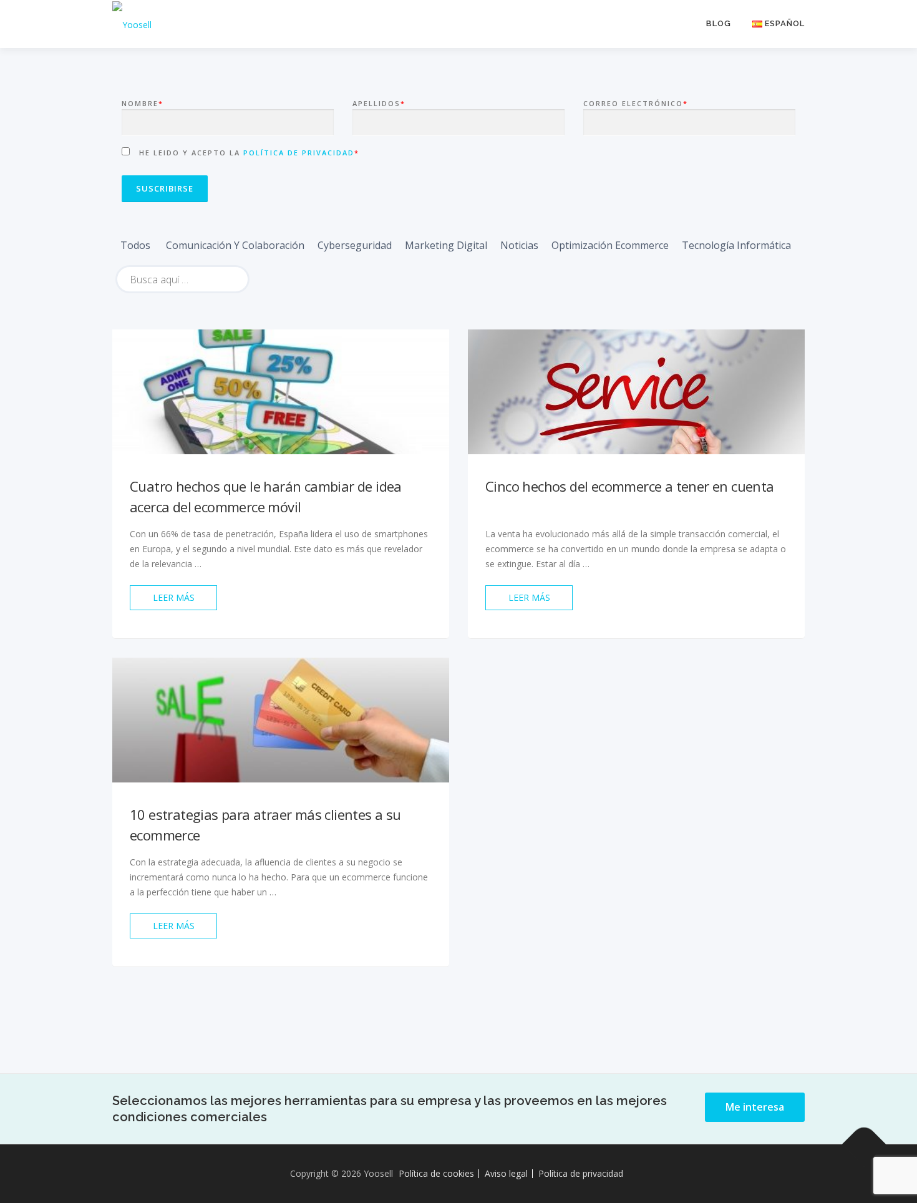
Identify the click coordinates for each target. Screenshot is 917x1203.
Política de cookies (436, 1173)
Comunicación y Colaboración (235, 245)
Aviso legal (506, 1173)
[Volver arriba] (864, 1145)
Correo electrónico (635, 103)
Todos (135, 245)
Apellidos (378, 103)
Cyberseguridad (355, 245)
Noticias (519, 245)
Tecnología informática (736, 245)
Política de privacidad (298, 152)
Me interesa (754, 1107)
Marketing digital (446, 245)
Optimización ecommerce (610, 245)
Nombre (142, 103)
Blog (718, 23)
